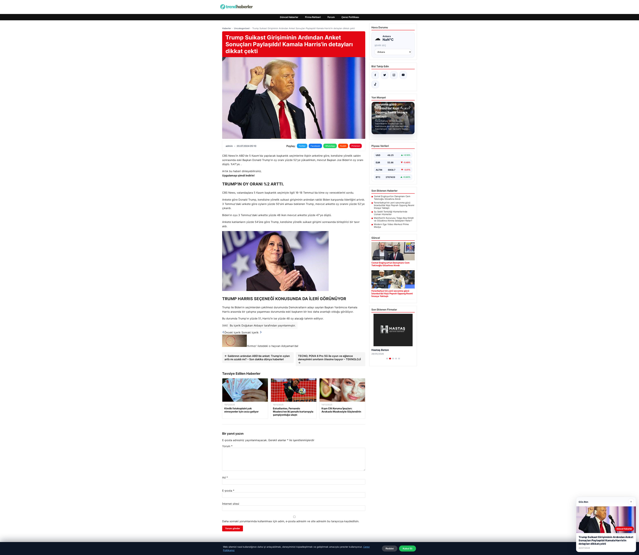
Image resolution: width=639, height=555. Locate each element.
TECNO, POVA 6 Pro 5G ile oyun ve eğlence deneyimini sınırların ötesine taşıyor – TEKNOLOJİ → (329, 359)
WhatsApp (330, 146)
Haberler (226, 28)
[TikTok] (375, 84)
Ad (225, 477)
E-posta (228, 490)
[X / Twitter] (384, 75)
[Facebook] (375, 75)
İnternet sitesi (230, 503)
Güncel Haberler (289, 17)
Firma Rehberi (313, 17)
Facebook (315, 146)
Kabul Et (407, 548)
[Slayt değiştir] (387, 358)
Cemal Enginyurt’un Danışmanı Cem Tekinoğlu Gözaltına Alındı (392, 197)
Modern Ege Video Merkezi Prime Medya (391, 225)
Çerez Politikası (350, 17)
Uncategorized (241, 28)
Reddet (390, 548)
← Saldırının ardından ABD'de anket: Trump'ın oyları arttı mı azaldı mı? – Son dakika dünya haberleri (257, 357)
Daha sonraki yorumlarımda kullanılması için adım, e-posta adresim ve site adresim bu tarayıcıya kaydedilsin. (290, 521)
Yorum (227, 446)
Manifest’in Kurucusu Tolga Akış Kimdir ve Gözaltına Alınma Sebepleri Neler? (394, 219)
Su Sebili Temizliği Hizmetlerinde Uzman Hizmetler (390, 213)
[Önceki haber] (402, 107)
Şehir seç (380, 45)
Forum (331, 17)
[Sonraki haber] (409, 107)
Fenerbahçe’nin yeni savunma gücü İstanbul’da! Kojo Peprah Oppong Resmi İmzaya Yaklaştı (394, 205)
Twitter (302, 146)
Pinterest (355, 146)
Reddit (343, 146)
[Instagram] (394, 75)
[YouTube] (403, 75)
